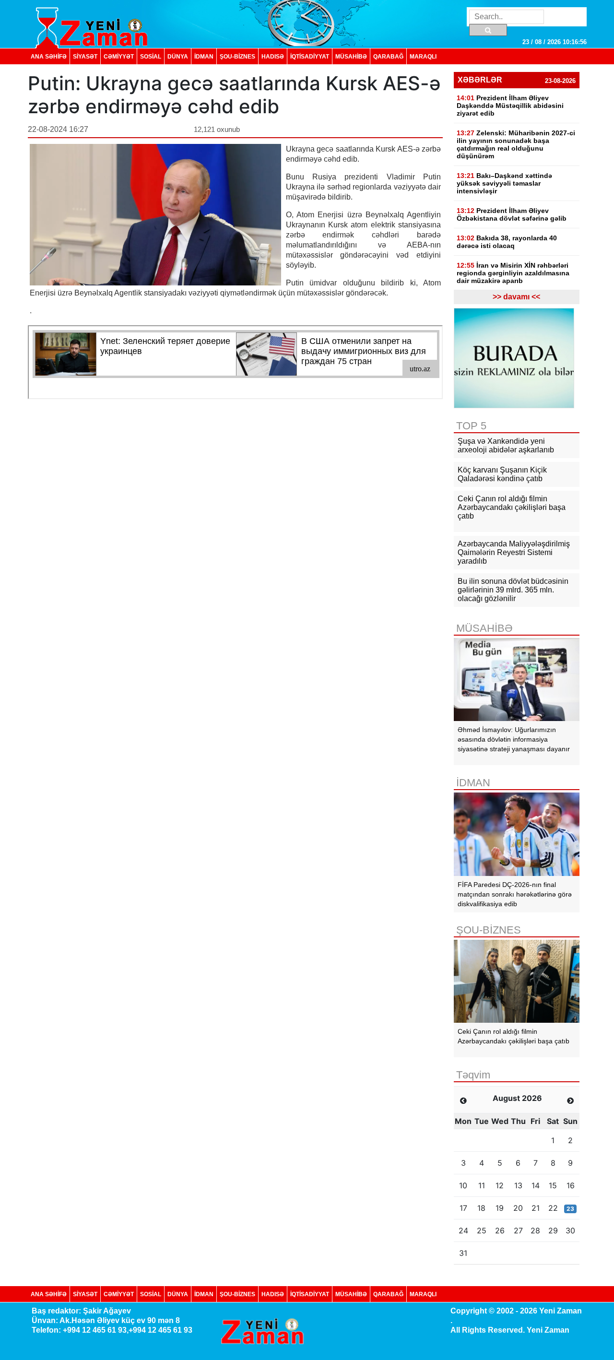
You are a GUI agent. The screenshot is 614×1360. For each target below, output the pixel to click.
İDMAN (203, 56)
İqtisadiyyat (309, 56)
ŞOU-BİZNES (237, 56)
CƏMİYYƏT (119, 56)
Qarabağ (388, 56)
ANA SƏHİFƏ (49, 56)
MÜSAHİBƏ (351, 56)
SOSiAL (150, 56)
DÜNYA (177, 56)
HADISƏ (272, 56)
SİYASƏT (85, 56)
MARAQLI (423, 56)
